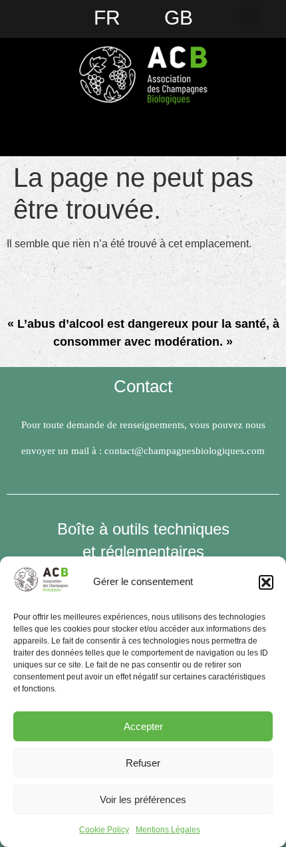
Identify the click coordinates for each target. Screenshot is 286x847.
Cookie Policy (104, 829)
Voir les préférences (143, 799)
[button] (266, 582)
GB (178, 18)
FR (107, 18)
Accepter (143, 726)
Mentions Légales (168, 829)
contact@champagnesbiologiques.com (184, 450)
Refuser (143, 763)
